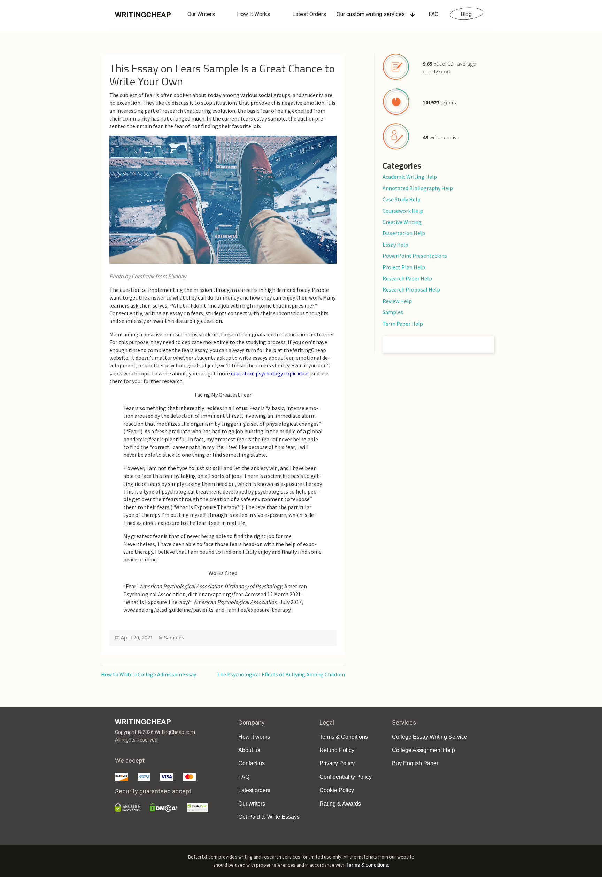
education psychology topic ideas (270, 373)
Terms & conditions (367, 865)
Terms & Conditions (343, 737)
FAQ (434, 14)
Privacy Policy (337, 763)
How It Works (253, 14)
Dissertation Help (404, 233)
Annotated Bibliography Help (418, 188)
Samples (174, 637)
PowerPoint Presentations (415, 255)
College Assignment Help (423, 750)
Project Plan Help (404, 267)
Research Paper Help (407, 278)
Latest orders (254, 790)
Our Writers (201, 14)
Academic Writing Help (410, 176)
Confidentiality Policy (345, 777)
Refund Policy (336, 750)
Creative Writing (402, 221)
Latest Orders (309, 14)
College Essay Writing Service (429, 737)
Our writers (251, 804)
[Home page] (143, 14)
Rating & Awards (340, 804)
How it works (254, 737)
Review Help (397, 300)
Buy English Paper (415, 763)
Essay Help (395, 244)
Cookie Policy (336, 790)
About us (249, 750)
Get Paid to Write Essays (269, 817)
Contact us (251, 763)
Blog (466, 14)
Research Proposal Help (411, 289)
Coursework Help (403, 210)
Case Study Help (401, 199)
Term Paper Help (403, 323)
